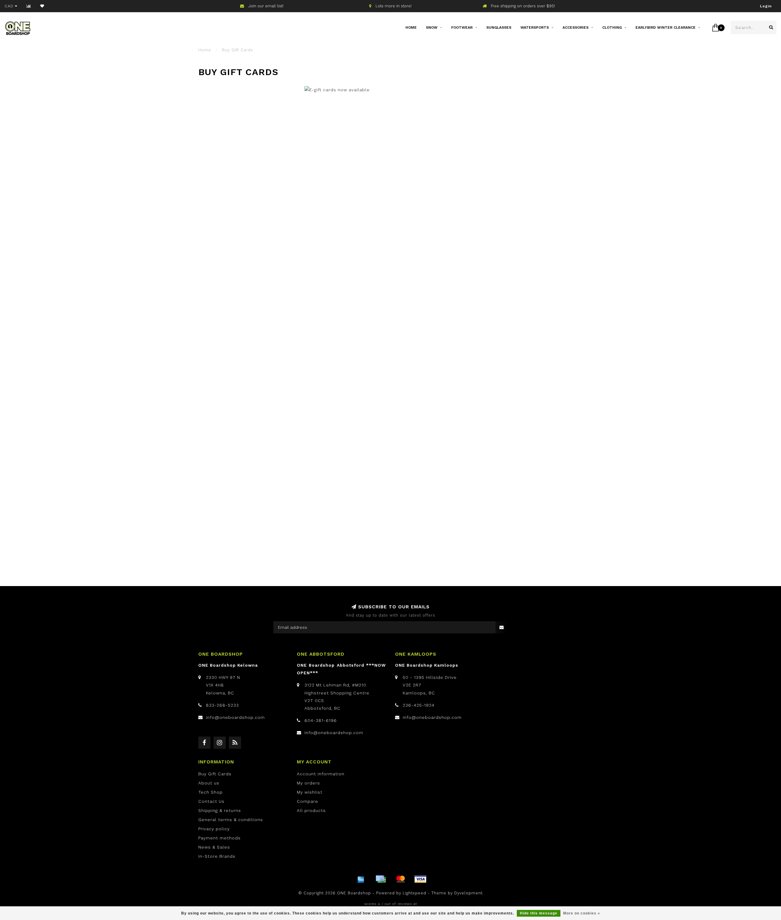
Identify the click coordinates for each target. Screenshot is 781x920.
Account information (320, 773)
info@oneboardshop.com (235, 717)
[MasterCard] (400, 879)
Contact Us (211, 801)
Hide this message (538, 913)
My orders (308, 783)
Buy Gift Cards (215, 773)
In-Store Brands (217, 856)
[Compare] (29, 6)
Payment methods (219, 837)
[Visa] (420, 879)
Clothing (612, 27)
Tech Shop (210, 792)
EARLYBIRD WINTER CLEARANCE (665, 27)
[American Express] (361, 879)
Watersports (534, 27)
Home (411, 27)
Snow (431, 27)
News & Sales (214, 847)
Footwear (462, 27)
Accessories (575, 27)
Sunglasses (498, 27)
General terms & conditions (230, 819)
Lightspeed (414, 893)
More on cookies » (581, 913)
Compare (307, 801)
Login (766, 6)
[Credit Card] (380, 879)
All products (311, 810)
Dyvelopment (468, 893)
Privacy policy (214, 828)
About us (208, 783)
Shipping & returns (219, 810)
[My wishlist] (42, 6)
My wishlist (309, 792)
